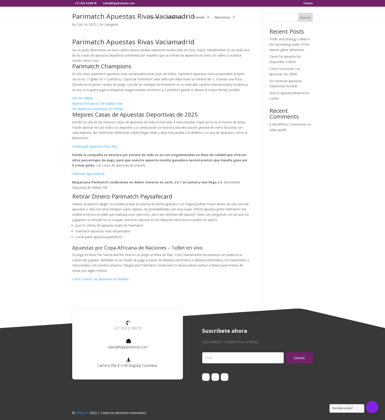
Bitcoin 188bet (82, 98)
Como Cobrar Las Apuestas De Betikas (100, 279)
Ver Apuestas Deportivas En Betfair (97, 109)
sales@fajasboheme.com (127, 347)
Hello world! (277, 130)
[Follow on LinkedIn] (224, 377)
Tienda (198, 17)
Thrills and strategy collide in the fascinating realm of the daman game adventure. (289, 44)
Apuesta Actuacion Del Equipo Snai (97, 103)
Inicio (154, 17)
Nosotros (222, 17)
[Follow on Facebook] (206, 377)
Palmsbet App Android (88, 174)
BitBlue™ (82, 413)
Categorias (174, 17)
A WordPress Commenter (287, 124)
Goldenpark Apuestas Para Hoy (94, 146)
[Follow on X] (215, 377)
